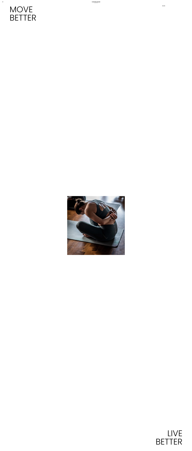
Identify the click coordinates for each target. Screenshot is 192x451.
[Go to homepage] (96, 2)
